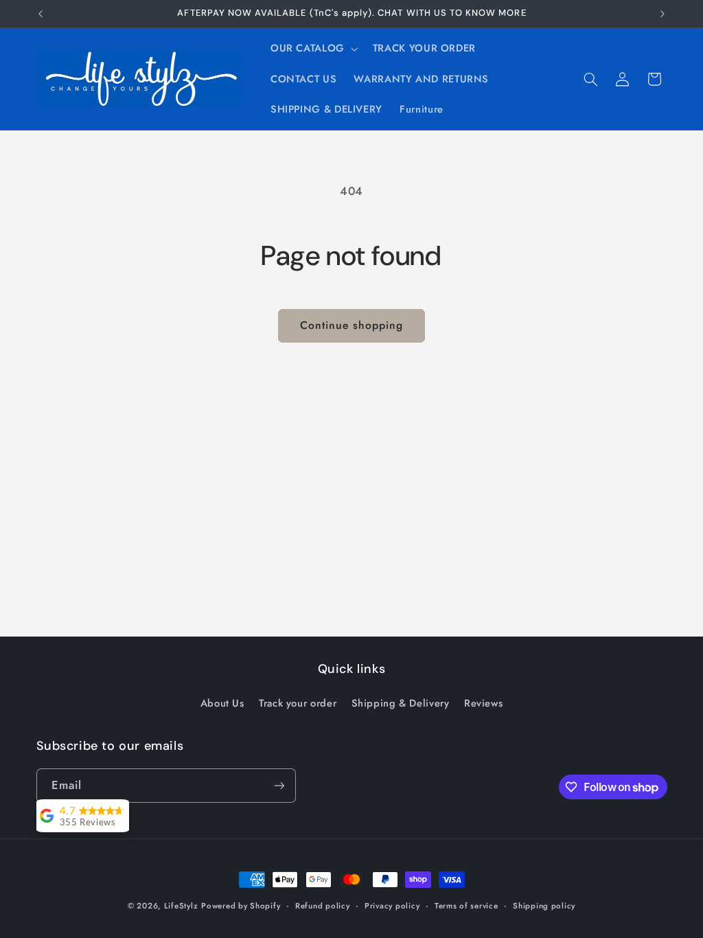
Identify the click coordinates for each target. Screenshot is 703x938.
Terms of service (466, 905)
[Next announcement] (662, 13)
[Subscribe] (279, 785)
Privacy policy (392, 905)
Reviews (483, 703)
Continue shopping (352, 325)
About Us (222, 703)
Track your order (297, 703)
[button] (313, 49)
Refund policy (322, 905)
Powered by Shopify (240, 905)
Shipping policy (544, 905)
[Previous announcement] (40, 13)
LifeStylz (181, 905)
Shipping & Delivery (401, 703)
